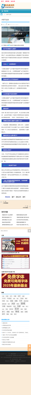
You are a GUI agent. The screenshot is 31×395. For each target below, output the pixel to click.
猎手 (9, 45)
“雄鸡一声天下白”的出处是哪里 (9, 335)
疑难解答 (14, 355)
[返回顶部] (29, 353)
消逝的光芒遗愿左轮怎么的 (8, 342)
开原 (3, 301)
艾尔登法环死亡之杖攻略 (8, 337)
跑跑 (8, 314)
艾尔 (17, 308)
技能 (11, 301)
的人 (27, 306)
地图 (14, 298)
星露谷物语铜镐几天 (21, 222)
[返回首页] (29, 346)
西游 (12, 311)
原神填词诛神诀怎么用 (7, 224)
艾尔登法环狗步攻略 (7, 330)
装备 (8, 312)
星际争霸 (26, 301)
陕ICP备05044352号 (21, 355)
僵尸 (8, 64)
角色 (17, 311)
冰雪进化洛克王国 (6, 325)
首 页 (2, 1)
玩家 (19, 306)
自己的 (11, 309)
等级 (7, 309)
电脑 (23, 306)
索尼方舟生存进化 (6, 344)
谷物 (26, 312)
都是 (11, 314)
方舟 (20, 301)
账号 (3, 314)
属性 (26, 298)
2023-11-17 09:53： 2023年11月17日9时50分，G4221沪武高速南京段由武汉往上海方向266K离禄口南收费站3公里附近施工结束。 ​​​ (15, 332)
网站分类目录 (24, 353)
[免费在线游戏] (15, 5)
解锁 (22, 311)
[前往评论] (29, 349)
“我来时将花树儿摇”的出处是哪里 (24, 217)
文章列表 (7, 1)
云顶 (7, 296)
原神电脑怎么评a (6, 327)
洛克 (18, 304)
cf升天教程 (25, 207)
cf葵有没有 (4, 323)
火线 (3, 306)
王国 (14, 306)
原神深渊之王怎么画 (7, 219)
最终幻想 (4, 304)
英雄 (22, 309)
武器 (13, 303)
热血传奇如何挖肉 (6, 222)
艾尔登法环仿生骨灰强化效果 (23, 219)
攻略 (16, 301)
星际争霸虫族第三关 (7, 217)
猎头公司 (6, 165)
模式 (9, 303)
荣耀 (25, 309)
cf (4, 14)
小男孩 (15, 362)
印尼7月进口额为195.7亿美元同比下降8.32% (24, 224)
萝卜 (3, 312)
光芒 (19, 296)
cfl (5, 24)
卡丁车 (3, 298)
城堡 (17, 298)
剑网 (23, 296)
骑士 (15, 314)
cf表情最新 (5, 203)
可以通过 (9, 298)
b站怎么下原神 (5, 339)
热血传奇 (9, 306)
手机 (7, 301)
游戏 (23, 303)
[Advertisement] (15, 379)
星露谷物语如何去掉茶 (22, 215)
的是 (3, 309)
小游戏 (21, 298)
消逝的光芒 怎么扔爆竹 (7, 215)
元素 (15, 296)
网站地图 (10, 355)
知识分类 (13, 1)
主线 (3, 296)
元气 (11, 296)
